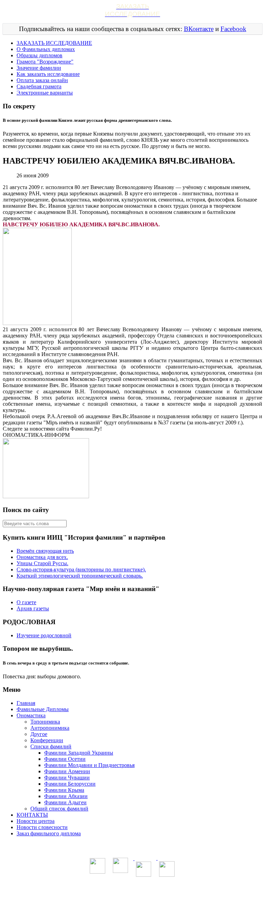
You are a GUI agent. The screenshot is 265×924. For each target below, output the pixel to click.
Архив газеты (33, 608)
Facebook (233, 28)
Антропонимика (49, 728)
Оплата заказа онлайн (42, 80)
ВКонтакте (199, 28)
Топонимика (45, 722)
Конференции (46, 740)
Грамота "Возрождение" (45, 62)
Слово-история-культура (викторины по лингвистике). (81, 569)
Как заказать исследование (48, 74)
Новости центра (36, 821)
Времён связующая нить (45, 551)
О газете (26, 602)
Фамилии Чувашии (67, 777)
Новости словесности (42, 827)
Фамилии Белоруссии (70, 784)
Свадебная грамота (39, 86)
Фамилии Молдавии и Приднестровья (89, 765)
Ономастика (31, 715)
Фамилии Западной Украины (78, 753)
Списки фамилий (50, 746)
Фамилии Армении (67, 771)
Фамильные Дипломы (43, 709)
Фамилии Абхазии (66, 796)
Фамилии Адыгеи (65, 802)
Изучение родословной (44, 635)
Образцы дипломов (39, 55)
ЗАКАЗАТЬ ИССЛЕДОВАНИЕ (54, 43)
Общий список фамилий (59, 809)
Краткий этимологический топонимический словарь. (80, 576)
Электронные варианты (45, 93)
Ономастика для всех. (42, 557)
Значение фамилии (39, 68)
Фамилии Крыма (64, 790)
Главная (26, 703)
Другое (38, 734)
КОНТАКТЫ (32, 815)
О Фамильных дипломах (46, 49)
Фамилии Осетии (65, 759)
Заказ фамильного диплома (49, 833)
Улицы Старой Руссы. (42, 563)
